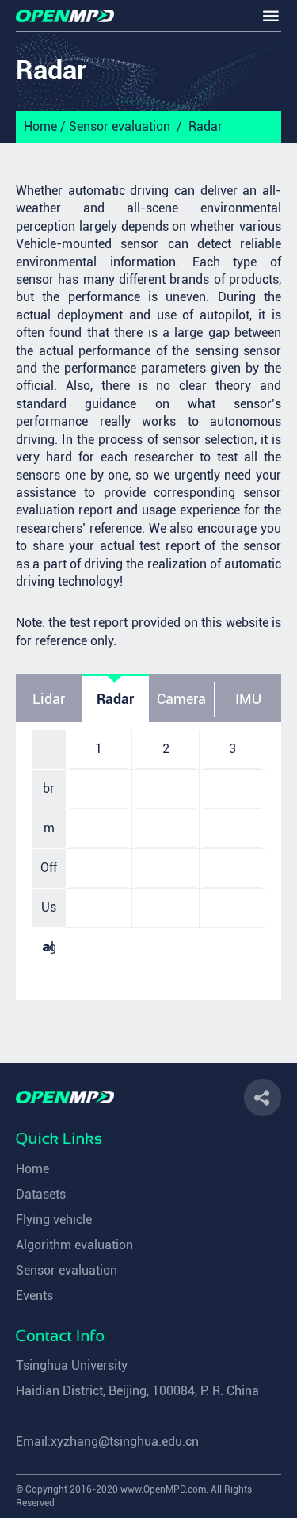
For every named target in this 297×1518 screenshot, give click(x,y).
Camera (181, 698)
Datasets (41, 1194)
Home (40, 126)
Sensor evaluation (119, 126)
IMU (248, 698)
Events (34, 1295)
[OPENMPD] (65, 16)
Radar (205, 126)
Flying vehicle (54, 1219)
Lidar (48, 698)
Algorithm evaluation (74, 1244)
